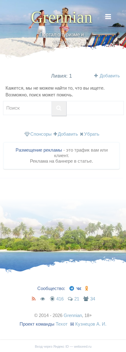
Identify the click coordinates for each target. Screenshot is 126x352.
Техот (62, 324)
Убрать (91, 134)
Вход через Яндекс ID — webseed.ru (63, 346)
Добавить (110, 75)
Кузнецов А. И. (90, 324)
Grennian (61, 17)
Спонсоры (41, 134)
